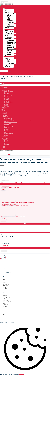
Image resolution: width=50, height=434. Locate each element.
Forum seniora (5, 288)
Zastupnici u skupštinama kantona (7, 302)
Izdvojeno (7, 181)
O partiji (4, 279)
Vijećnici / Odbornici (5, 304)
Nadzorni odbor (5, 298)
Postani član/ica (5, 306)
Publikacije (4, 281)
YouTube (4, 313)
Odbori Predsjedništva (6, 284)
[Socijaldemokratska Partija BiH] (1, 5)
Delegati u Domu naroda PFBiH (7, 301)
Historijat (4, 280)
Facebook (4, 312)
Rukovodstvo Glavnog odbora (7, 297)
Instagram (4, 314)
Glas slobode (4, 282)
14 (3, 257)
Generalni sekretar (5, 294)
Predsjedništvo (5, 295)
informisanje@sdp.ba (6, 245)
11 (1, 257)
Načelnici (4, 303)
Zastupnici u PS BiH (5, 299)
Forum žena (4, 287)
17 (0, 258)
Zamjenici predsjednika (6, 296)
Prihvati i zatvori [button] (21, 374)
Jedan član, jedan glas (6, 283)
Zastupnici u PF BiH (5, 300)
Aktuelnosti (3, 181)
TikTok (3, 315)
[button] (1, 4)
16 (5, 257)
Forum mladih (4, 286)
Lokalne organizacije (5, 285)
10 (0, 257)
